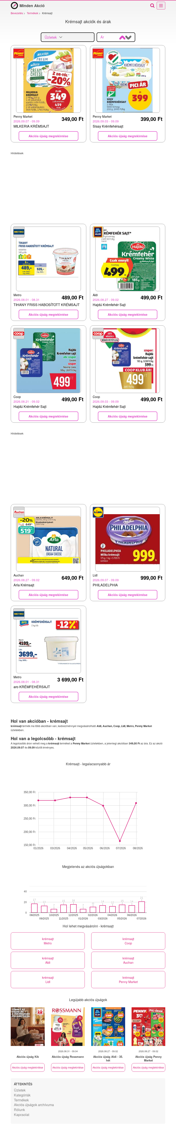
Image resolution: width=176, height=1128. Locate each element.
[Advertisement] (88, 185)
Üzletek (20, 1090)
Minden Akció (32, 5)
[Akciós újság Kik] (28, 1026)
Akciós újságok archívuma (34, 1104)
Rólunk (19, 1109)
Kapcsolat (21, 1114)
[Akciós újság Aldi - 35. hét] (108, 1026)
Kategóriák (22, 1095)
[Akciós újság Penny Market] (148, 1026)
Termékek (21, 1100)
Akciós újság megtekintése (27, 1067)
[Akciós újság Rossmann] (68, 1026)
